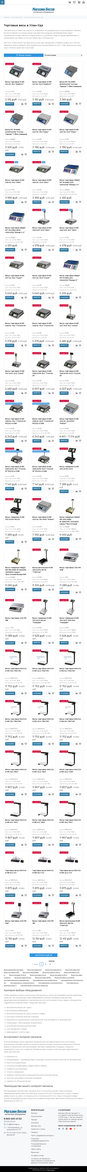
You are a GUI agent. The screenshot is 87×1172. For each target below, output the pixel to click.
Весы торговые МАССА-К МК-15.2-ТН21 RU (16, 669)
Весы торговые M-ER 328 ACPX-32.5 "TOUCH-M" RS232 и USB (43, 468)
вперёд (51, 961)
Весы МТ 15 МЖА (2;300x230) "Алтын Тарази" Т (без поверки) (16, 131)
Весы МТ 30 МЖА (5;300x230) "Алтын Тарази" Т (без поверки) (70, 84)
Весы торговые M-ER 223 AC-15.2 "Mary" (41, 130)
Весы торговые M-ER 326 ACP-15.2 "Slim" (69, 229)
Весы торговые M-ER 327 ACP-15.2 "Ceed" (69, 324)
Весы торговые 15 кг (34, 970)
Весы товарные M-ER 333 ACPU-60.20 (14, 518)
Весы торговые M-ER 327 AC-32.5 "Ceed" (41, 276)
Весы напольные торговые (13, 970)
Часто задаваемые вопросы (42, 1135)
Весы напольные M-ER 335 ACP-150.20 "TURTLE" (70, 923)
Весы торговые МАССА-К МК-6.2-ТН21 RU (70, 669)
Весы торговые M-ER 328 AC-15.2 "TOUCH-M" (15, 324)
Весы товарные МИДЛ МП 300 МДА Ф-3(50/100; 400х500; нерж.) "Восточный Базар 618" (70, 520)
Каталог (34, 1113)
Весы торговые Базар (31, 972)
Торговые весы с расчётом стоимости (34, 985)
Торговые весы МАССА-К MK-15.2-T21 (43, 871)
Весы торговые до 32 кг (17, 975)
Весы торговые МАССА (22, 977)
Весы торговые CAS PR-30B (70, 568)
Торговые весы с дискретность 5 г (50, 983)
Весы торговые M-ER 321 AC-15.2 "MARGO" (14, 83)
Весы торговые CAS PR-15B (16, 619)
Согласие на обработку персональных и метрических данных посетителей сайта (43, 1161)
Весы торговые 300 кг (53, 970)
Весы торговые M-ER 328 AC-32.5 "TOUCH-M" (43, 324)
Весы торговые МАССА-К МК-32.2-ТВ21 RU (43, 720)
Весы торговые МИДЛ (43, 977)
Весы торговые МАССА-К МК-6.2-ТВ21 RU (70, 720)
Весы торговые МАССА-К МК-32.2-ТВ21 (43, 770)
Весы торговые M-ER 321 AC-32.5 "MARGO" (41, 83)
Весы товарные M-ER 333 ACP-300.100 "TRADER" (69, 620)
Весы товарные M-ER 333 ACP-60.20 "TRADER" (42, 620)
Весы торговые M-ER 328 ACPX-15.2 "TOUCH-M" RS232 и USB (15, 468)
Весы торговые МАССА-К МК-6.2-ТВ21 (43, 821)
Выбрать (9, 103)
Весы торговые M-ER (11, 972)
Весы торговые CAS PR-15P (43, 922)
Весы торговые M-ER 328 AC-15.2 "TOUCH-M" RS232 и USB (15, 421)
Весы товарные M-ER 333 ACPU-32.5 (69, 467)
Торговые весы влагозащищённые (16, 980)
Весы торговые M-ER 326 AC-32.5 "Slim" (41, 181)
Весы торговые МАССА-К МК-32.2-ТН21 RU (43, 669)
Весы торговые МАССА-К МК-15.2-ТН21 (70, 821)
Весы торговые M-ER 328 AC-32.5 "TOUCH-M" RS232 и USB (43, 421)
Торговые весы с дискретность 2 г (22, 983)
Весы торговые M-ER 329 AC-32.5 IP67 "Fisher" (69, 421)
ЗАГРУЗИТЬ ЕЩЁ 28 (43, 955)
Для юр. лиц (36, 1126)
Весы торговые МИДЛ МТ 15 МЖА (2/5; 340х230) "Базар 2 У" (70, 182)
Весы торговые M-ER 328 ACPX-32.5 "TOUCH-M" (70, 373)
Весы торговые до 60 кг (58, 975)
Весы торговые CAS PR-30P (16, 922)
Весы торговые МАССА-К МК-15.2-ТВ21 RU (16, 720)
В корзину (64, 103)
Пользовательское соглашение (38, 1145)
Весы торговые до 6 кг (38, 975)
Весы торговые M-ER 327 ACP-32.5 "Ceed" (14, 372)
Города (34, 1120)
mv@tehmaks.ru (13, 1124)
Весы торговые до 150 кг (51, 972)
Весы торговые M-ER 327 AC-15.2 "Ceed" (14, 276)
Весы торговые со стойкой (64, 977)
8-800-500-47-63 (13, 1119)
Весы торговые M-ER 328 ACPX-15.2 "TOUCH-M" (42, 373)
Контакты (35, 1123)
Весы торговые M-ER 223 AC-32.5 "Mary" (69, 130)
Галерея (34, 1132)
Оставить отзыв (37, 1155)
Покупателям (36, 1116)
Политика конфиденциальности (40, 1140)
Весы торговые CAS (72, 970)
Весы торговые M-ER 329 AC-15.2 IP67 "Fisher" (43, 518)
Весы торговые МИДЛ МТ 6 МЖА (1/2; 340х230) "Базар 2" (70, 277)
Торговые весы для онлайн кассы (45, 980)
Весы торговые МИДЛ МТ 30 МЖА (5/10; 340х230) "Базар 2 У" (15, 230)
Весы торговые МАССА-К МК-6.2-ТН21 (16, 821)
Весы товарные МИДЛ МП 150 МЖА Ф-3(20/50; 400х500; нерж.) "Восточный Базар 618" (15, 570)
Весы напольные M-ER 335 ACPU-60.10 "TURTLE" (42, 569)
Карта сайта (36, 1149)
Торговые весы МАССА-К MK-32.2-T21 (70, 871)
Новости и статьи (38, 1129)
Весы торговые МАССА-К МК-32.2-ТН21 (70, 770)
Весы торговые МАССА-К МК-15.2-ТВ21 (16, 770)
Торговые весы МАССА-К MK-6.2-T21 (16, 871)
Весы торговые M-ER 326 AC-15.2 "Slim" (14, 181)
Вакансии (35, 1152)
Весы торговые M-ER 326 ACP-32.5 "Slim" (41, 229)
